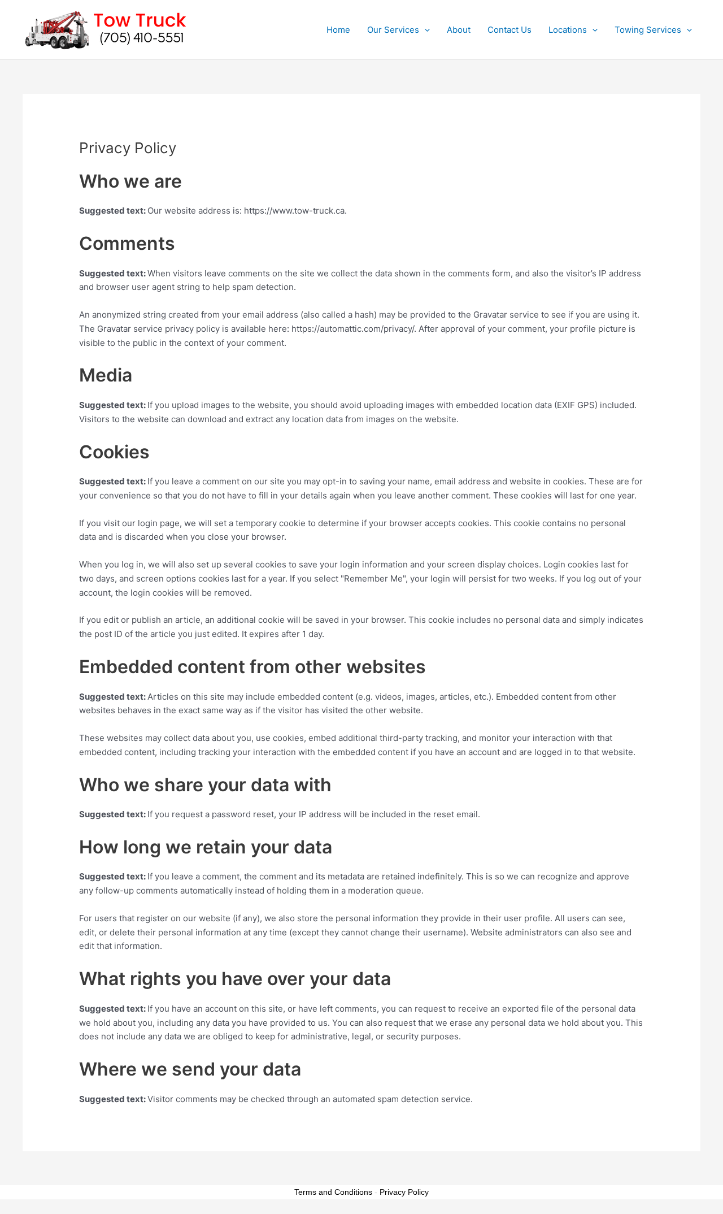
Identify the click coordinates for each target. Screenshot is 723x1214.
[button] (424, 30)
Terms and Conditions (333, 1191)
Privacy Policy (404, 1191)
